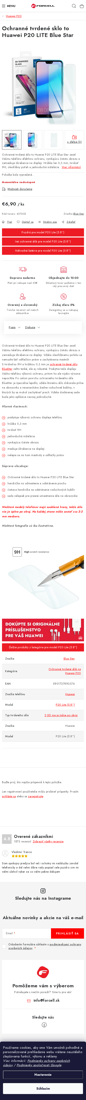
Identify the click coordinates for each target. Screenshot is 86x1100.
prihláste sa (9, 796)
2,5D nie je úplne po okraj (61, 715)
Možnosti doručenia (20, 189)
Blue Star (78, 214)
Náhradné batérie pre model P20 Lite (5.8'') (43, 251)
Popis (12, 327)
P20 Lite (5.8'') (65, 705)
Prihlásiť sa (67, 933)
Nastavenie (43, 1074)
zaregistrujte (35, 796)
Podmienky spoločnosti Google (39, 1065)
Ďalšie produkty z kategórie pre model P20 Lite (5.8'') (43, 647)
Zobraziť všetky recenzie (48, 841)
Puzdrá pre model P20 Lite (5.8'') (43, 232)
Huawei (70, 694)
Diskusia (30, 327)
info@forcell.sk (47, 1000)
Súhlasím (43, 1088)
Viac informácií (71, 167)
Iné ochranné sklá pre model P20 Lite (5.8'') (43, 241)
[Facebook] (44, 1024)
